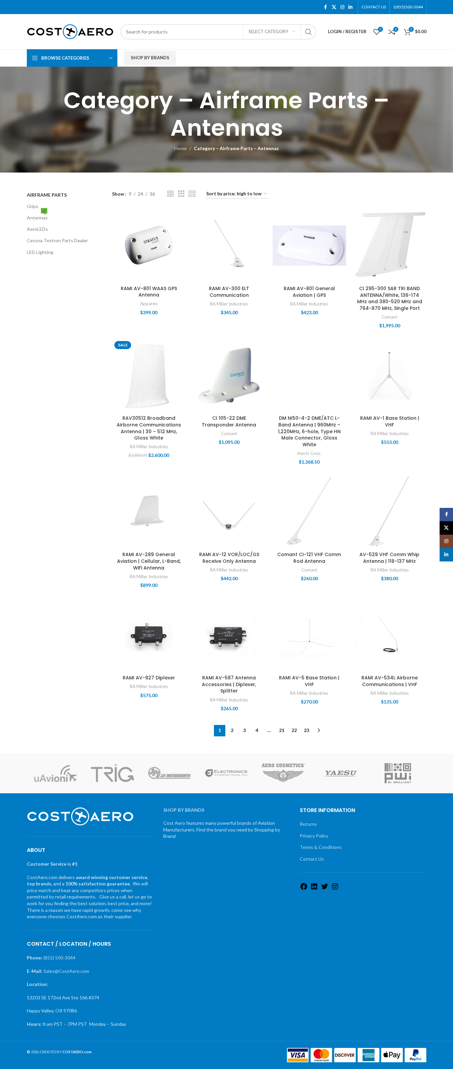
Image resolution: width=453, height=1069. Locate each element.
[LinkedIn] (314, 888)
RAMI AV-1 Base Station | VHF (389, 421)
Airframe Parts (47, 195)
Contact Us (312, 859)
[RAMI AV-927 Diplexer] (148, 635)
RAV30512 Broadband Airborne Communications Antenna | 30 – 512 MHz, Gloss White (149, 428)
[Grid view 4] (191, 194)
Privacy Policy (314, 836)
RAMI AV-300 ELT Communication (229, 291)
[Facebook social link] (326, 7)
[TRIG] (112, 773)
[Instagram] (335, 888)
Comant (389, 317)
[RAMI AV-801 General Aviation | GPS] (309, 245)
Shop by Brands (150, 57)
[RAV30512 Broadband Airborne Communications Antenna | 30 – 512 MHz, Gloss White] (148, 375)
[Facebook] (304, 888)
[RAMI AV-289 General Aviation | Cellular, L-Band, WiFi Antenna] (148, 511)
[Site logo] (70, 31)
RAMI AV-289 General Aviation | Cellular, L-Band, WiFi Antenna (149, 561)
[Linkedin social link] (350, 7)
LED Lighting (40, 252)
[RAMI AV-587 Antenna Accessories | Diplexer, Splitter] (229, 635)
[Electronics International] (226, 773)
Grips (32, 206)
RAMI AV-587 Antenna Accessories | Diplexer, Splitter (229, 684)
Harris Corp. (309, 453)
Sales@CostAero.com (66, 971)
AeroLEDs (37, 229)
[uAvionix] (55, 773)
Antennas (37, 216)
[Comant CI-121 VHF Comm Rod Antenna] (309, 511)
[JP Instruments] (169, 773)
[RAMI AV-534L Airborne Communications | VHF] (389, 635)
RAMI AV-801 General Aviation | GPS (309, 291)
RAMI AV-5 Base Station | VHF (309, 681)
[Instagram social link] (342, 7)
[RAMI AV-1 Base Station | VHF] (389, 375)
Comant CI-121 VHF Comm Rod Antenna (309, 557)
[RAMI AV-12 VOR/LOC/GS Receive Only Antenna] (229, 511)
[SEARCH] (308, 32)
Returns (308, 824)
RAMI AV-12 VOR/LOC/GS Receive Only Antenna (229, 557)
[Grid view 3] (181, 194)
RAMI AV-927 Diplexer (149, 677)
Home (180, 148)
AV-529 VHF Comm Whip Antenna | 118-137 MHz (389, 557)
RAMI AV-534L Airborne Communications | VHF (389, 681)
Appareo (149, 303)
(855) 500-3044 (59, 957)
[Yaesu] (340, 773)
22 (294, 730)
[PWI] (397, 773)
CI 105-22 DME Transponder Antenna (229, 421)
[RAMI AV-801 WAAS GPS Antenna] (148, 245)
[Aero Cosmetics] (283, 773)
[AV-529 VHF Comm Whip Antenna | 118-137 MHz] (389, 511)
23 (306, 730)
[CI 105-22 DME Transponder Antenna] (229, 375)
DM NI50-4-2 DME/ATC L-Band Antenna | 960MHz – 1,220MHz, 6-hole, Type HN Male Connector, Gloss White (309, 431)
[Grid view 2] (170, 194)
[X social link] (334, 7)
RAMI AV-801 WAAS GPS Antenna (149, 291)
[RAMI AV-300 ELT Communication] (229, 245)
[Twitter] (325, 888)
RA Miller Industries (229, 304)
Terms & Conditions (321, 847)
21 (281, 730)
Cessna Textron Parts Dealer (57, 240)
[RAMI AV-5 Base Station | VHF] (309, 635)
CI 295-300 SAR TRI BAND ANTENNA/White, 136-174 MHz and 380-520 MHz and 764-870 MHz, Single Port (389, 298)
